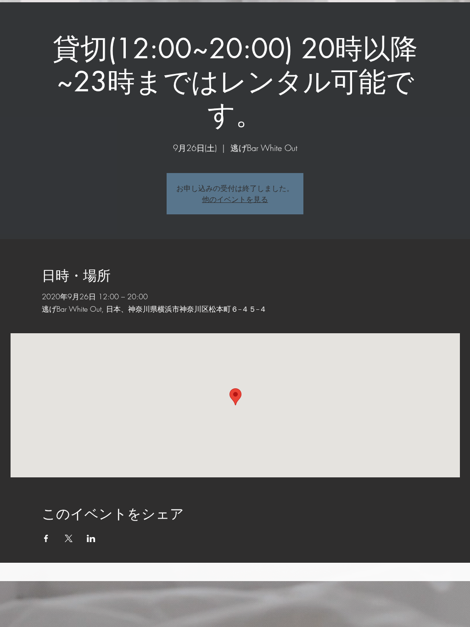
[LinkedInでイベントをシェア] (91, 538)
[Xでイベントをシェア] (68, 538)
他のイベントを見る (235, 199)
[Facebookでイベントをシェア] (46, 538)
